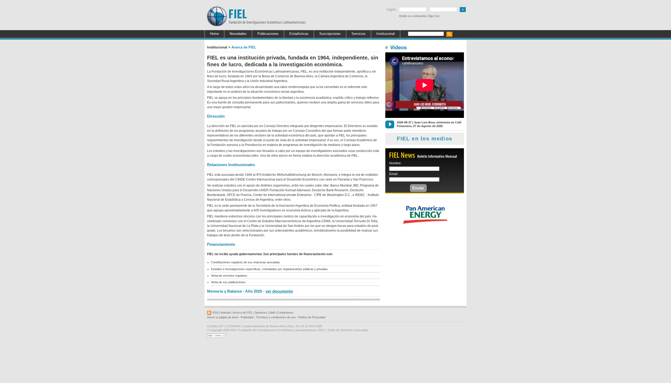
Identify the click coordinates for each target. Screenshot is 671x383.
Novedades (238, 34)
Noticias (225, 312)
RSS (215, 312)
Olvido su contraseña (412, 16)
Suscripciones (330, 34)
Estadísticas (299, 34)
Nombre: (395, 163)
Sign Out (433, 16)
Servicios (358, 34)
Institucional (385, 34)
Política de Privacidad (311, 317)
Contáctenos (285, 312)
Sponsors (261, 312)
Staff (272, 312)
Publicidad (247, 317)
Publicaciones (268, 34)
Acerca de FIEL (243, 312)
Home (214, 34)
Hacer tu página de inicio (222, 317)
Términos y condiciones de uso (276, 317)
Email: (393, 174)
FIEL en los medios (424, 138)
